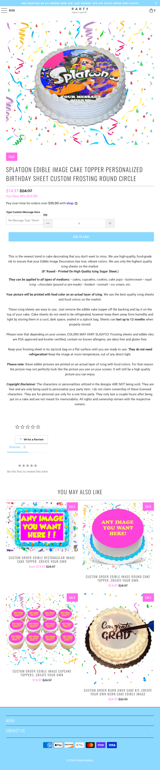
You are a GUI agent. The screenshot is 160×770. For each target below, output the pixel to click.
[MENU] (2, 10)
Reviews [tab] (14, 447)
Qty (45, 214)
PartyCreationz (84, 760)
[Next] (151, 83)
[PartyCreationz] (80, 10)
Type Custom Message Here (23, 212)
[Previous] (9, 83)
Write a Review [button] (34, 439)
